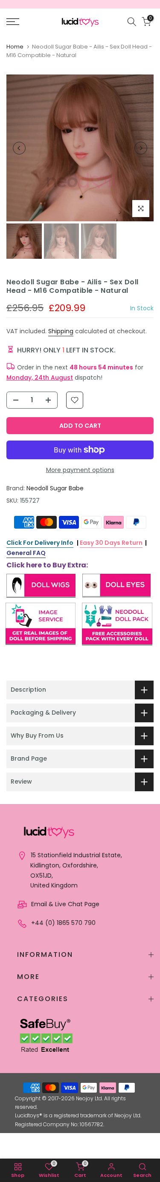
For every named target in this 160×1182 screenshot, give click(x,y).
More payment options (80, 470)
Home (14, 47)
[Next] (140, 148)
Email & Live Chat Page (64, 904)
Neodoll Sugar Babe (55, 488)
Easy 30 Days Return (111, 542)
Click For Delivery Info (39, 542)
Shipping (60, 331)
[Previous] (19, 148)
